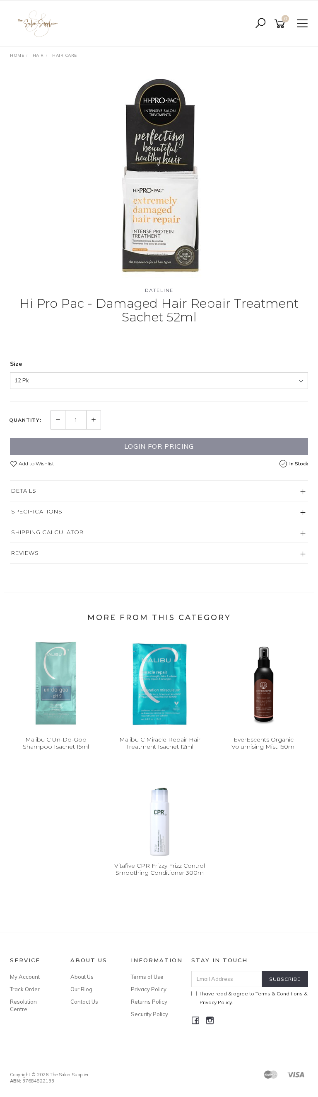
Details (23, 490)
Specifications (37, 511)
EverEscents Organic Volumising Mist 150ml (263, 743)
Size (16, 363)
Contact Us (84, 1001)
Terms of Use (147, 976)
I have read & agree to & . (254, 997)
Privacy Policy (148, 989)
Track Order (25, 989)
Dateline (159, 290)
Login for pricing (159, 446)
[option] (159, 176)
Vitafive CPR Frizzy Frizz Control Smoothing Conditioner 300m (159, 869)
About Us (82, 976)
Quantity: (25, 420)
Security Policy (149, 1014)
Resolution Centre (23, 1005)
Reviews (25, 553)
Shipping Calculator (47, 532)
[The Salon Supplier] (40, 23)
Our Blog (81, 989)
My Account (25, 976)
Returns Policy (149, 1001)
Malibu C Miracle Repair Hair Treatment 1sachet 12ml (159, 743)
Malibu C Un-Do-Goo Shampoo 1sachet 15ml (56, 743)
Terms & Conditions (279, 993)
